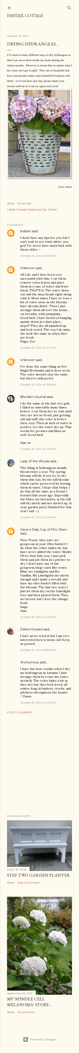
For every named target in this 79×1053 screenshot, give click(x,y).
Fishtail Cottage (25, 15)
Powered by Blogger (43, 1039)
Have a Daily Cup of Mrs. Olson (43, 530)
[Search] (69, 7)
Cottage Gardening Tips (31, 209)
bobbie (25, 231)
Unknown (27, 268)
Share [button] (10, 203)
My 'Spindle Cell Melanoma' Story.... (29, 1001)
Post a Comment (19, 712)
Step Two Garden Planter (38, 875)
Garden (52, 209)
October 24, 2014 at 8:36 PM (38, 650)
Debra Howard (31, 629)
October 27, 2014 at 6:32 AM (38, 702)
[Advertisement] (39, 764)
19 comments (26, 1012)
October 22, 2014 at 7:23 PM (38, 449)
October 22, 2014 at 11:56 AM (38, 384)
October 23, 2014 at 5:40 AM (38, 517)
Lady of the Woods (34, 461)
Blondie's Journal (33, 397)
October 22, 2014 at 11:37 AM (38, 255)
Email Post (24, 203)
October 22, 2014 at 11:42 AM (38, 347)
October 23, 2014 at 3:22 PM (38, 617)
